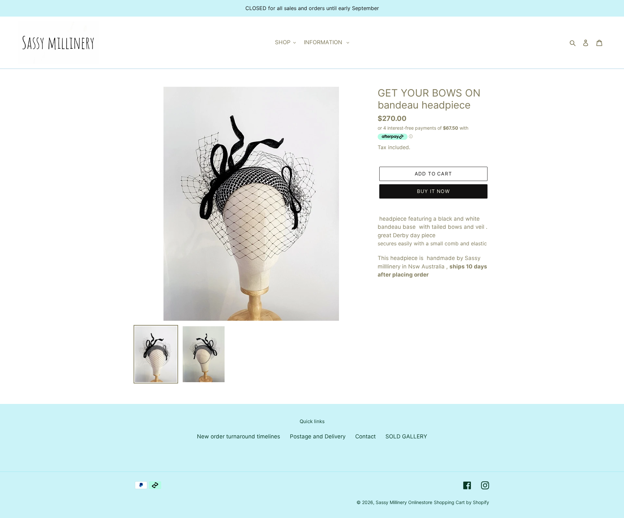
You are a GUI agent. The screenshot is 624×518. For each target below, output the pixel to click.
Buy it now (433, 191)
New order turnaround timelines (238, 436)
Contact (365, 436)
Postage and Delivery (317, 436)
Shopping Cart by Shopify (461, 502)
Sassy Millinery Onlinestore (404, 502)
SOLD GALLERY (406, 436)
